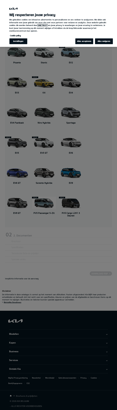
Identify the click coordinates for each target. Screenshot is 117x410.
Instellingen (18, 41)
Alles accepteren (84, 41)
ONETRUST (42, 25)
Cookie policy (15, 35)
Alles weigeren (104, 41)
